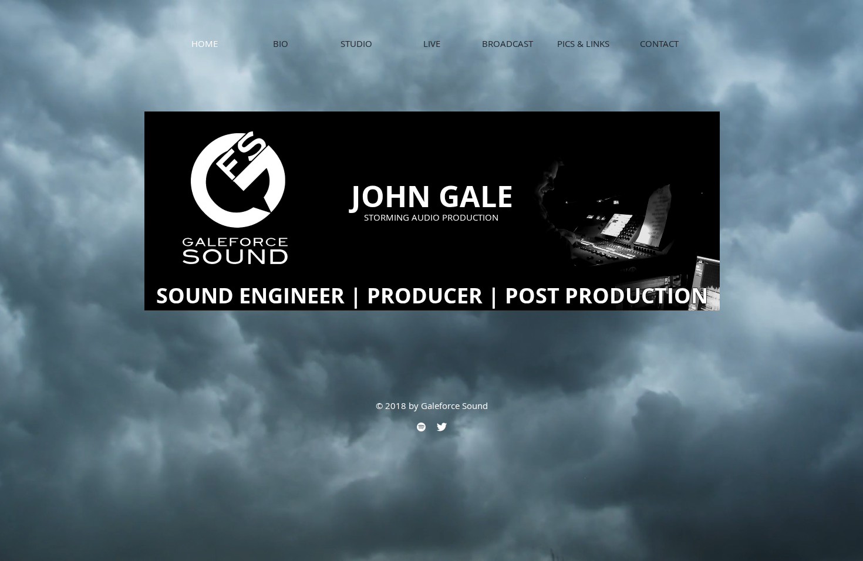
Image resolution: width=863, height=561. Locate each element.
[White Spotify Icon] (421, 427)
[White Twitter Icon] (442, 427)
